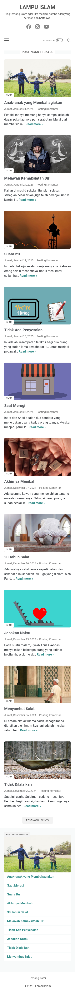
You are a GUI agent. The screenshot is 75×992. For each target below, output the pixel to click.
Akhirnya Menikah (19, 481)
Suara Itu (12, 254)
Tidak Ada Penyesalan (23, 330)
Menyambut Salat (19, 708)
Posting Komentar (47, 108)
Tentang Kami (37, 978)
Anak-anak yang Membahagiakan (33, 102)
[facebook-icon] (28, 27)
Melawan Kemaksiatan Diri (27, 178)
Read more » (34, 124)
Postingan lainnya (37, 820)
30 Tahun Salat (16, 557)
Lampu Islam (37, 7)
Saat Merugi (14, 405)
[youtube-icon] (46, 27)
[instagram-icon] (37, 27)
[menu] (8, 40)
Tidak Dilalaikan (18, 784)
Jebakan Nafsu (17, 633)
